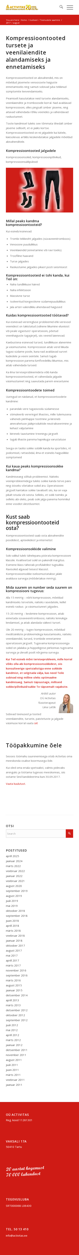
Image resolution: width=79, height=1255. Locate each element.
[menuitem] (59, 7)
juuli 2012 (12, 1025)
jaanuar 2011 (14, 1085)
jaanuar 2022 (14, 876)
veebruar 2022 (15, 871)
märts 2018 (13, 930)
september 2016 (17, 975)
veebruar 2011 (15, 1080)
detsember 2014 (17, 995)
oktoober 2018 (15, 911)
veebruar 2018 (15, 935)
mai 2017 (12, 955)
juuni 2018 (12, 920)
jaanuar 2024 (14, 861)
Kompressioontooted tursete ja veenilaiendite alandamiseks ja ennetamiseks (36, 52)
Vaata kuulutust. (16, 783)
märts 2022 (13, 866)
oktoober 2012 (15, 1015)
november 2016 (16, 970)
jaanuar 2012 (14, 1045)
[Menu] (68, 7)
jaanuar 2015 (14, 990)
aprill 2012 (12, 1035)
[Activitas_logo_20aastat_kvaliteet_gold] (33, 7)
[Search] (59, 7)
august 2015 (14, 985)
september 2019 (17, 891)
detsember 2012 (17, 1010)
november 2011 (16, 1055)
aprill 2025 (12, 856)
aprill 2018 (12, 925)
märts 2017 (13, 965)
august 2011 (14, 1060)
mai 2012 (12, 1030)
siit (36, 723)
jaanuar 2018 (14, 940)
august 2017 (14, 950)
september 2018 (17, 915)
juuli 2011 (12, 1065)
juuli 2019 (12, 901)
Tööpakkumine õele (34, 745)
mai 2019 (12, 906)
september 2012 (17, 1020)
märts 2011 (13, 1075)
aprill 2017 (12, 960)
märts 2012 (13, 1040)
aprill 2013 (12, 1000)
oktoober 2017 (15, 945)
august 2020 (14, 886)
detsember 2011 (17, 1050)
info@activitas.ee (16, 1235)
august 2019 (14, 896)
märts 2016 (13, 980)
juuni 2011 (12, 1070)
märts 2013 (13, 1005)
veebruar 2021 (15, 881)
